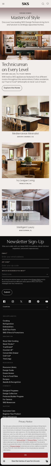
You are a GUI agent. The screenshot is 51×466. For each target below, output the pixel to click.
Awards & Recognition (12, 382)
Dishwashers (8, 327)
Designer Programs (10, 391)
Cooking (6, 321)
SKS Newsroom (9, 403)
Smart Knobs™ (8, 344)
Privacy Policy (36, 280)
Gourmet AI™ (8, 350)
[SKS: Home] (25, 3)
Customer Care (9, 411)
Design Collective (10, 394)
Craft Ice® (7, 356)
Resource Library (9, 367)
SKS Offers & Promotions (13, 333)
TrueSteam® (8, 347)
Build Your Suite (9, 330)
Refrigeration (8, 324)
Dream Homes (8, 373)
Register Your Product (12, 414)
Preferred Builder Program (13, 397)
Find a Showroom (10, 417)
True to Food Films (10, 376)
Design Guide (8, 370)
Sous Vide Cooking (10, 341)
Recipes (6, 379)
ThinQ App (7, 359)
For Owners (7, 400)
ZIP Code (5, 262)
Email (4, 253)
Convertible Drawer (11, 353)
